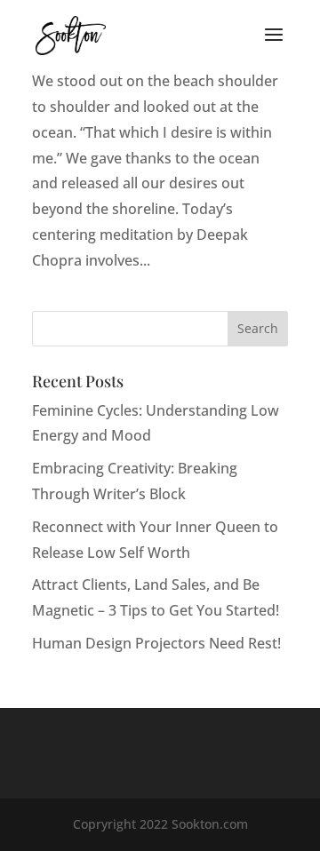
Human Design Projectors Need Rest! (156, 643)
